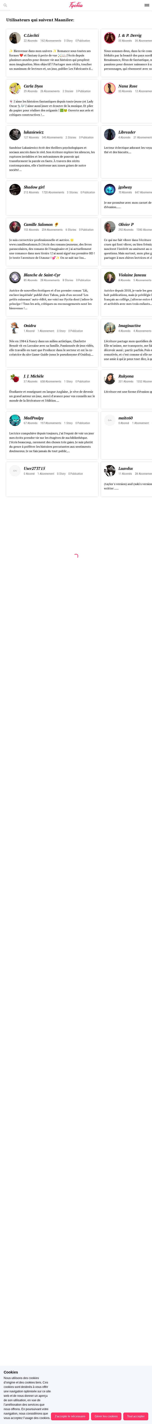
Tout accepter (136, 1416)
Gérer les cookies (106, 1416)
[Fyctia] (76, 5)
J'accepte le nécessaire (70, 1416)
